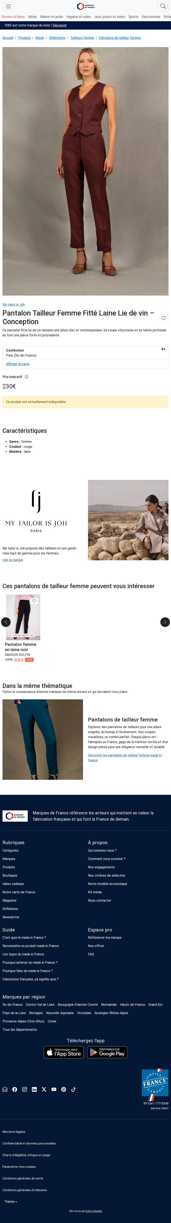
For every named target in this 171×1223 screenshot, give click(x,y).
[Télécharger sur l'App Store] (64, 1052)
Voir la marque (13, 560)
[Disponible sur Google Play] (107, 1052)
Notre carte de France (19, 892)
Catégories (11, 850)
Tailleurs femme (82, 38)
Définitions (10, 909)
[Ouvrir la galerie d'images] (85, 172)
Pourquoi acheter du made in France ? (30, 963)
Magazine (9, 900)
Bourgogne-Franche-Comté (78, 1005)
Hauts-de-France (132, 1005)
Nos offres (96, 946)
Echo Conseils (94, 1211)
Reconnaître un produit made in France (31, 946)
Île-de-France (13, 1005)
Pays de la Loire (14, 1013)
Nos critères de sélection (106, 875)
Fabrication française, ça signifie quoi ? (31, 979)
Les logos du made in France (23, 954)
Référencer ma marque (105, 938)
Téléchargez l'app (85, 1040)
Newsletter (11, 917)
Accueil (8, 38)
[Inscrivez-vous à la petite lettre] (5, 1090)
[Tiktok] (73, 1090)
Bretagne (36, 1013)
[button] (85, 1167)
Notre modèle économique (107, 884)
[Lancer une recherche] (163, 6)
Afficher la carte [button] (18, 364)
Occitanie (84, 1013)
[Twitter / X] (44, 1090)
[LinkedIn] (34, 1090)
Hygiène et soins (78, 17)
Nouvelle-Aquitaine (60, 1013)
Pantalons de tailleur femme (120, 38)
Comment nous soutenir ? (106, 859)
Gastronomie (151, 17)
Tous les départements (20, 1030)
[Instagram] (24, 1090)
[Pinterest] (63, 1090)
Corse (52, 1021)
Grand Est (155, 1005)
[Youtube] (54, 1090)
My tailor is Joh (14, 305)
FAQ (91, 954)
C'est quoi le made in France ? (24, 938)
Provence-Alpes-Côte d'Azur (23, 1021)
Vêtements (57, 38)
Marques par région (24, 997)
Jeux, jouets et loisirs (109, 17)
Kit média (95, 892)
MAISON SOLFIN (17, 655)
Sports (133, 17)
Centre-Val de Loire (40, 1005)
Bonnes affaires (13, 17)
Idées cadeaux (13, 884)
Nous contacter (99, 900)
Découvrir (60, 25)
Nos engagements (101, 867)
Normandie (109, 1005)
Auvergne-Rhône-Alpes (111, 1013)
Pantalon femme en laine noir (20, 647)
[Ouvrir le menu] (8, 6)
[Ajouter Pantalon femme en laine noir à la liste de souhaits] (34, 601)
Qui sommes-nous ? (102, 850)
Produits (24, 38)
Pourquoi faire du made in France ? (28, 971)
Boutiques (10, 875)
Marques (9, 859)
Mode (32, 17)
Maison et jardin (51, 17)
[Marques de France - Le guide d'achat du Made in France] (85, 6)
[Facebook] (14, 1090)
